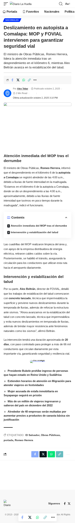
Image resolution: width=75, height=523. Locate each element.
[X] (69, 503)
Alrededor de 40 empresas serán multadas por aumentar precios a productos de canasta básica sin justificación (37, 415)
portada (8, 440)
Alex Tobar (22, 88)
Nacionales (12, 20)
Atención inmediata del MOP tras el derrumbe (39, 225)
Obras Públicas (50, 435)
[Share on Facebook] (12, 80)
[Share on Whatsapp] (23, 80)
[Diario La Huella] (20, 3)
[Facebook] (64, 503)
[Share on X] (18, 80)
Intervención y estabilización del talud (34, 232)
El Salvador (32, 435)
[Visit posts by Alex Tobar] (7, 93)
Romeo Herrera (24, 440)
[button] (7, 3)
